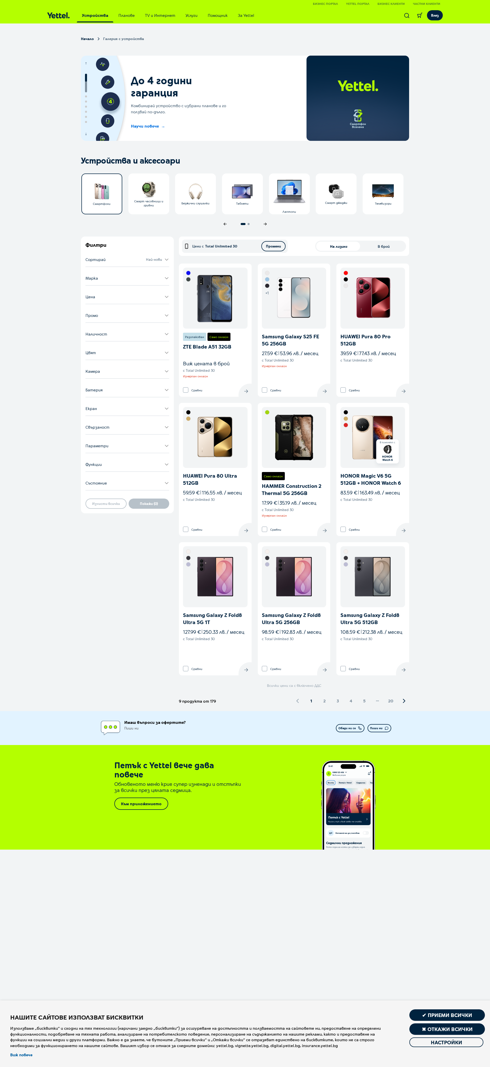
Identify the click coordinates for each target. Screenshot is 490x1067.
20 (390, 700)
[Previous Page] (298, 701)
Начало (87, 38)
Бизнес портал (325, 3)
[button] (127, 259)
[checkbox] (185, 390)
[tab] (95, 15)
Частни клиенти (426, 3)
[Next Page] (404, 701)
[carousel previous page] (225, 224)
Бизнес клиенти (391, 3)
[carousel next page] (265, 224)
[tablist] (168, 15)
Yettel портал (357, 3)
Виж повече (21, 1054)
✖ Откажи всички (447, 1029)
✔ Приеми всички (447, 1015)
